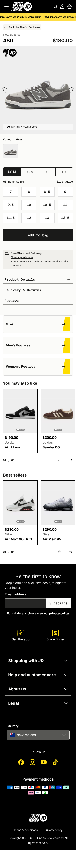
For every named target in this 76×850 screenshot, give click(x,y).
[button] (38, 735)
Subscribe (58, 603)
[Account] (62, 6)
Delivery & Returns (23, 290)
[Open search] (55, 6)
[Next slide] (71, 90)
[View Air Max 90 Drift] (20, 503)
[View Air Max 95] (58, 503)
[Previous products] (60, 460)
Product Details (20, 279)
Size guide (65, 181)
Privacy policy (53, 830)
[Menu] (6, 6)
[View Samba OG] (58, 411)
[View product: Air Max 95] (58, 503)
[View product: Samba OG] (58, 411)
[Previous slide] (4, 90)
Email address (16, 594)
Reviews (12, 301)
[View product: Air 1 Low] (20, 411)
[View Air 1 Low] (20, 411)
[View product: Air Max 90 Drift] (20, 503)
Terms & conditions (26, 830)
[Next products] (71, 460)
